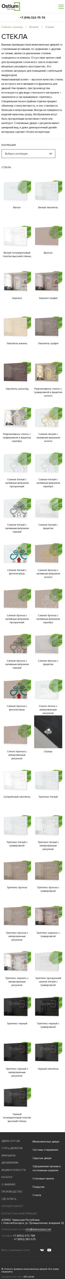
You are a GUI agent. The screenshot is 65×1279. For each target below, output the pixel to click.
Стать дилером (11, 1148)
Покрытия (38, 1187)
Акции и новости (13, 1170)
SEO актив (28, 1276)
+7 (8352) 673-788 (24, 1235)
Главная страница (12, 27)
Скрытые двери (42, 1158)
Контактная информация (19, 1213)
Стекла (37, 1195)
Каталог (34, 27)
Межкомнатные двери (46, 1141)
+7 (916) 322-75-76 (32, 17)
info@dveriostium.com (38, 1229)
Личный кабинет (12, 1206)
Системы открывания (45, 1149)
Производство (11, 1191)
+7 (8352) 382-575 (25, 1239)
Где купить (8, 1199)
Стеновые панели (43, 1178)
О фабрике (8, 1184)
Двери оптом (10, 1141)
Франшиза (8, 1155)
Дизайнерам (9, 1162)
